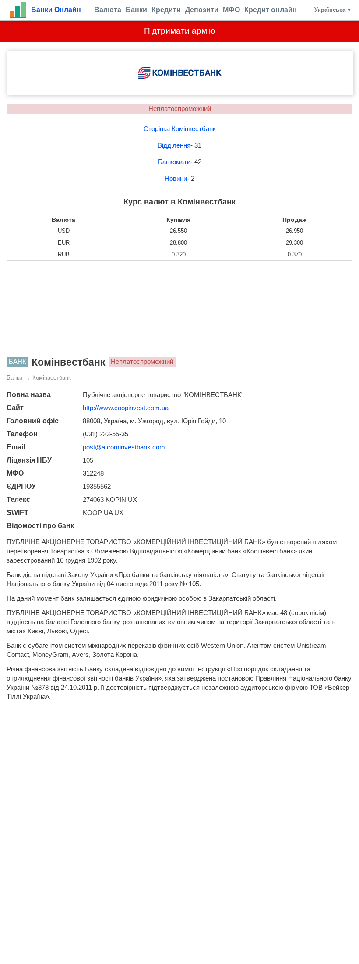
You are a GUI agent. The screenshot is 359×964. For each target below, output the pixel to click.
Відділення (174, 145)
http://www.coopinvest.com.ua (126, 407)
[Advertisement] (179, 308)
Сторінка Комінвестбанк (180, 128)
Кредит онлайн (270, 10)
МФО (231, 10)
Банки (136, 10)
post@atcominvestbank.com (124, 447)
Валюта (107, 10)
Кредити (166, 10)
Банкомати (174, 162)
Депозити (201, 10)
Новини (176, 178)
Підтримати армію (179, 30)
